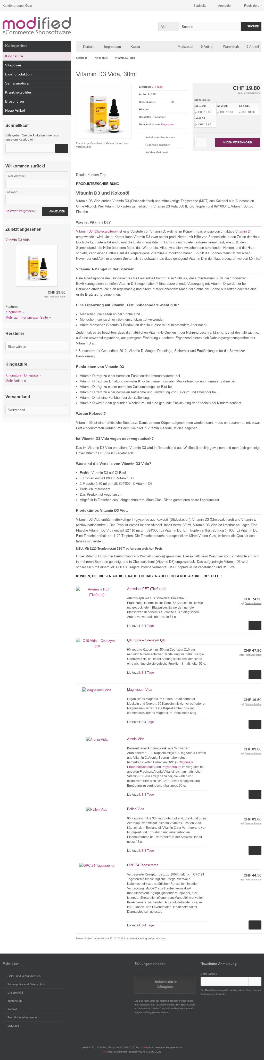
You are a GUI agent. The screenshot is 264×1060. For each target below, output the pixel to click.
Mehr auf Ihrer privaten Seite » (28, 317)
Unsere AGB (15, 992)
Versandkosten (252, 93)
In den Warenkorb (237, 142)
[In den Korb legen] (61, 148)
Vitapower (13, 65)
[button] (168, 26)
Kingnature (167, 124)
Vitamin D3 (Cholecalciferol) (97, 231)
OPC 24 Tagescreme (142, 865)
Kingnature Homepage (21, 375)
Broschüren (14, 101)
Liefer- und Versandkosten (23, 976)
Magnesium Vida (139, 690)
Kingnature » (14, 312)
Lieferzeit (13, 1025)
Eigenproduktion (18, 74)
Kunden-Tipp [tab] (96, 175)
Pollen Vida (135, 809)
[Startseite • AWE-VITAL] (37, 26)
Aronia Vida (135, 739)
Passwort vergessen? (20, 211)
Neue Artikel (15, 110)
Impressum (112, 47)
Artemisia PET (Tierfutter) (146, 589)
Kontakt (89, 47)
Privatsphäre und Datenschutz (26, 984)
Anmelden (55, 211)
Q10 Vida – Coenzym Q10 (146, 640)
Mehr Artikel (14, 381)
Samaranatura (17, 83)
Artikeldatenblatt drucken (160, 137)
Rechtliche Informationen (22, 1017)
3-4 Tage (157, 86)
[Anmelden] (255, 981)
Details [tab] (81, 175)
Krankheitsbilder (18, 92)
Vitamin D (242, 231)
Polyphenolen (171, 767)
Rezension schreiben (157, 144)
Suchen (251, 26)
